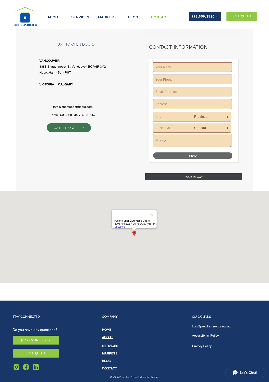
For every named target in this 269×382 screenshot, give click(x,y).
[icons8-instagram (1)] (16, 367)
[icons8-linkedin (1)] (36, 367)
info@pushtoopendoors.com (73, 107)
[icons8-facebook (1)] (26, 367)
